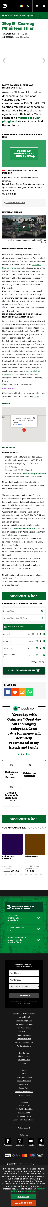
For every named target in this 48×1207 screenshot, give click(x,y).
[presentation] (12, 855)
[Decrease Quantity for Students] (37, 648)
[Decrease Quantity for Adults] (37, 634)
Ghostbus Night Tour (24, 1021)
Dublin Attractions (24, 1035)
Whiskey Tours (24, 1031)
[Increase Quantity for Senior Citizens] (44, 655)
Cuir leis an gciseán (22, 670)
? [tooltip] (9, 634)
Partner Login (23, 1128)
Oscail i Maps (17, 424)
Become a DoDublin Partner (24, 1120)
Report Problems (24, 1116)
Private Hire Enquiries (24, 1109)
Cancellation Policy (24, 1081)
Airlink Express (24, 1056)
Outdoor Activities (24, 1039)
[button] (44, 5)
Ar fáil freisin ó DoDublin (15, 203)
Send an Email (24, 1105)
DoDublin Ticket (24, 1060)
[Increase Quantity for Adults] (44, 634)
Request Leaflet (24, 1113)
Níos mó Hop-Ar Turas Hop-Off (19, 15)
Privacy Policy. (26, 1003)
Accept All (23, 1197)
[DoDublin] (5, 6)
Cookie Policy (24, 1088)
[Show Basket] (36, 6)
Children (8, 641)
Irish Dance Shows (24, 1028)
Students (8, 648)
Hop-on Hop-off (24, 1017)
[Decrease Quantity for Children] (37, 641)
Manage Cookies (23, 1203)
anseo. (36, 396)
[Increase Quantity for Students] (44, 648)
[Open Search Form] (29, 6)
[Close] (34, 418)
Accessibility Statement (24, 1092)
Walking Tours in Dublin (24, 1042)
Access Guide (24, 1095)
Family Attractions (24, 1046)
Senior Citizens (9, 656)
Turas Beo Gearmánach (24, 528)
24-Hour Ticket (9, 611)
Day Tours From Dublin (24, 1024)
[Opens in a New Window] (15, 695)
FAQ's (24, 1074)
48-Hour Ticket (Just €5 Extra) (15, 618)
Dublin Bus (24, 1063)
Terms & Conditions (24, 1077)
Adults (7, 634)
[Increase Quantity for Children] (44, 641)
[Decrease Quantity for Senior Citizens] (37, 655)
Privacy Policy (24, 1084)
